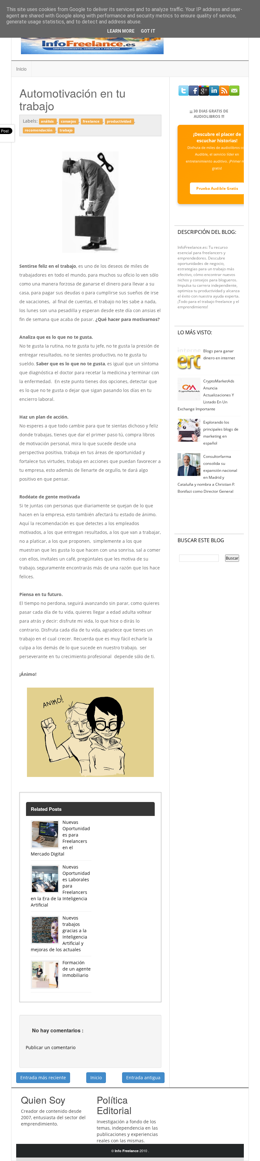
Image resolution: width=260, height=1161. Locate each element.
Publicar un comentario (50, 1047)
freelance (92, 121)
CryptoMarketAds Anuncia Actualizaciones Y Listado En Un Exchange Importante (206, 395)
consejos (69, 121)
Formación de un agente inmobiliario (76, 968)
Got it (148, 31)
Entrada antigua (143, 1077)
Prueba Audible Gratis (217, 188)
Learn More (120, 31)
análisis (48, 121)
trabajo (66, 130)
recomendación (39, 130)
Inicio (21, 69)
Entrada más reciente (43, 1077)
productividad (119, 121)
